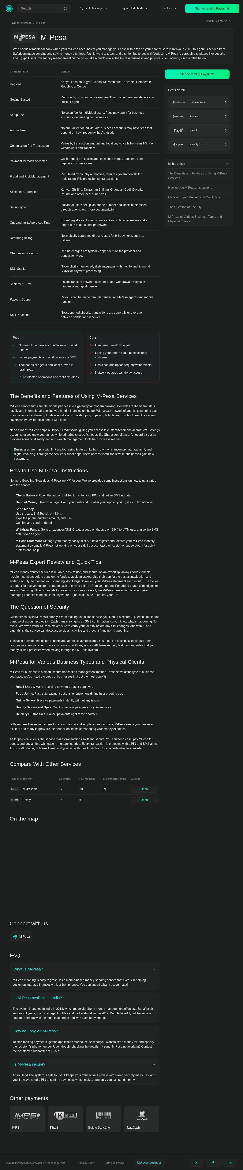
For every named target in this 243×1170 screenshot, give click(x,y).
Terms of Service (114, 1162)
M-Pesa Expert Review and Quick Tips (194, 197)
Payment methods (21, 22)
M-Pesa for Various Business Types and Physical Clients (195, 219)
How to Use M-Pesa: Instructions (190, 187)
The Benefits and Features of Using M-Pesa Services (197, 176)
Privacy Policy (86, 1162)
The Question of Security (184, 207)
